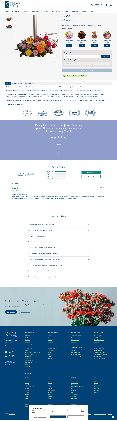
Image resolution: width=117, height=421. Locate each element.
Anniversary (50, 335)
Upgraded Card (69, 40)
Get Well (50, 346)
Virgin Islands (97, 381)
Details (8, 83)
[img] (16, 188)
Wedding (50, 358)
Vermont (96, 379)
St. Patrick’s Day (28, 348)
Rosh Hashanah (28, 362)
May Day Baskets (29, 354)
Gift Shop (73, 344)
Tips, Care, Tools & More (99, 352)
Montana (50, 400)
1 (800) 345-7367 (9, 342)
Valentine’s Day (28, 344)
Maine (49, 386)
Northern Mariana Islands (77, 386)
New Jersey (73, 377)
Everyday (50, 344)
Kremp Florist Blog (98, 350)
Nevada (49, 404)
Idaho (26, 404)
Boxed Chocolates (81, 40)
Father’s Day (28, 358)
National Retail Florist (99, 346)
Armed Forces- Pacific (30, 386)
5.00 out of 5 (30, 174)
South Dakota (74, 402)
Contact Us (96, 342)
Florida (26, 396)
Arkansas (27, 382)
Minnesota (50, 394)
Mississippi (50, 396)
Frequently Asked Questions (100, 354)
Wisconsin (96, 390)
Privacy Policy (88, 413)
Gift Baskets (73, 342)
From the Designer (17, 83)
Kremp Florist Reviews (99, 339)
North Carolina (74, 382)
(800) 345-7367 (11, 312)
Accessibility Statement (99, 358)
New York (73, 381)
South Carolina (74, 400)
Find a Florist (74, 350)
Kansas (49, 381)
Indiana (49, 377)
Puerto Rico (73, 396)
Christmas (27, 342)
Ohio (72, 388)
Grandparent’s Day (29, 360)
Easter (26, 350)
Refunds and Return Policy (100, 413)
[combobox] (56, 5)
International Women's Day (31, 346)
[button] (111, 5)
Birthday (50, 339)
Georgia (27, 398)
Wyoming (96, 392)
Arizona (27, 381)
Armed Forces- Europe (30, 384)
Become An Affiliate (98, 356)
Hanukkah (27, 339)
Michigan (50, 392)
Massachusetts (51, 390)
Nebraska (50, 402)
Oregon (72, 392)
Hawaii (26, 402)
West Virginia (97, 388)
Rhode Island (74, 398)
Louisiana (50, 384)
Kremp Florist (12, 413)
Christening (50, 342)
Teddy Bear (94, 40)
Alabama (27, 377)
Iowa (49, 379)
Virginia (96, 382)
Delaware (27, 394)
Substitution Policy (29, 83)
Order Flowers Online (75, 352)
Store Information (98, 335)
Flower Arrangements (76, 335)
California (27, 388)
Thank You (50, 356)
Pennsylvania (74, 394)
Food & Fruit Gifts (75, 339)
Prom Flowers (51, 350)
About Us (96, 337)
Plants (72, 337)
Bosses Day (27, 364)
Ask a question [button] (91, 177)
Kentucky (50, 382)
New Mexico (73, 379)
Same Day (7, 11)
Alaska (26, 379)
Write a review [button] (91, 173)
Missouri (50, 398)
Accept (58, 417)
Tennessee (73, 404)
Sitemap (110, 413)
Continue (105, 56)
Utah (95, 377)
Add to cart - (87, 70)
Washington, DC (97, 384)
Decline (75, 417)
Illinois (26, 405)
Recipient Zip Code (69, 53)
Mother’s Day (28, 356)
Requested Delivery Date (71, 60)
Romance (50, 352)
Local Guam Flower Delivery (77, 356)
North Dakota (74, 384)
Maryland (50, 388)
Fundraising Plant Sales (99, 344)
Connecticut (27, 392)
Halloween (27, 335)
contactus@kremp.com (10, 348)
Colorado (27, 390)
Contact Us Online (25, 312)
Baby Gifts (50, 337)
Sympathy (50, 354)
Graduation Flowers (52, 348)
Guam (26, 400)
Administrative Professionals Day (32, 352)
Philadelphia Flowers (76, 354)
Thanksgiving (28, 337)
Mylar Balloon (107, 40)
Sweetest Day (28, 366)
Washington (97, 386)
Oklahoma (73, 390)
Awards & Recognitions (99, 348)
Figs (53, 11)
